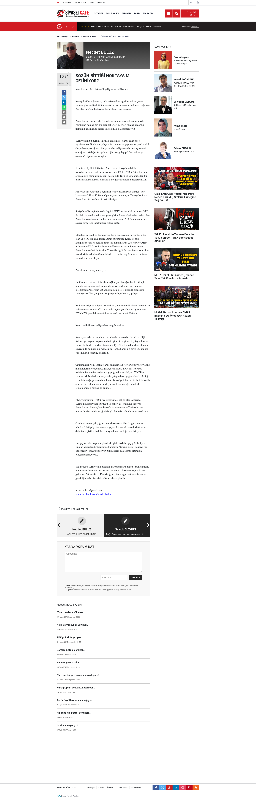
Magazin (148, 13)
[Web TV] (191, 2)
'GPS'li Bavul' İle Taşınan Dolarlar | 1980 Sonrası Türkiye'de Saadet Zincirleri (126, 26)
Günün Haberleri (80, 3)
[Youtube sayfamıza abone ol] (169, 787)
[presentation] (66, 26)
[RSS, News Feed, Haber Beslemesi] (196, 787)
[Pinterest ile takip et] (189, 787)
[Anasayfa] (58, 3)
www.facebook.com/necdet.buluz (93, 494)
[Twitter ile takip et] (162, 787)
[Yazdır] (64, 117)
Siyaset (98, 13)
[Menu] (168, 13)
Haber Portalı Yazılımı (70, 796)
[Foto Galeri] (197, 2)
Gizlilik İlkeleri (122, 788)
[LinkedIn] (64, 102)
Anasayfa (64, 37)
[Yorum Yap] (64, 122)
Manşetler (67, 3)
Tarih (137, 13)
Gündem (126, 13)
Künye (101, 788)
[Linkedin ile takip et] (176, 787)
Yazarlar (75, 37)
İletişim (110, 788)
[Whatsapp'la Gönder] (64, 107)
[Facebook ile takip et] (156, 787)
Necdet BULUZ (89, 37)
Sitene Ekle (101, 3)
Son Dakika (112, 13)
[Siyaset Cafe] (73, 13)
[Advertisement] (35, 71)
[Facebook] (64, 92)
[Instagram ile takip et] (182, 787)
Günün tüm (190, 26)
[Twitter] (64, 97)
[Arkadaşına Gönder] (64, 112)
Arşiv (91, 3)
